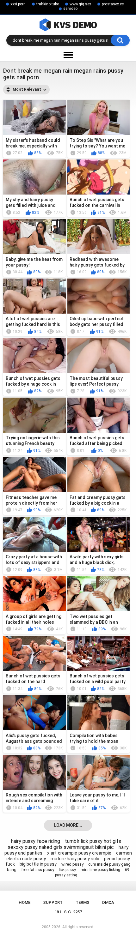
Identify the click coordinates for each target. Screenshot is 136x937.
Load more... (68, 825)
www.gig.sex (80, 4)
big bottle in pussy (38, 864)
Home (24, 902)
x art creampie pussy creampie (79, 853)
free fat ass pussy (37, 869)
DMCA (108, 902)
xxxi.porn (18, 4)
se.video (70, 8)
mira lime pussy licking (100, 870)
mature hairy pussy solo (75, 858)
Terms (83, 902)
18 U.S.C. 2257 (68, 912)
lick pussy (67, 870)
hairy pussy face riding (35, 841)
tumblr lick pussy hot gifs (93, 841)
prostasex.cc (113, 4)
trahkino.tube (47, 4)
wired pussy (72, 864)
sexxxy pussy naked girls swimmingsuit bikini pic (61, 847)
